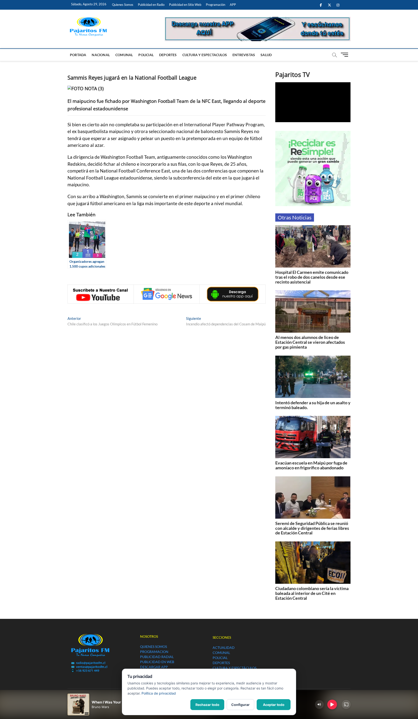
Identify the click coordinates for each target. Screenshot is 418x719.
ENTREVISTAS (243, 55)
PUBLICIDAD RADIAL (157, 657)
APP (233, 5)
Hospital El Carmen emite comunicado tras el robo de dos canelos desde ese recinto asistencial (311, 277)
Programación (215, 5)
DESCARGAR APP (154, 667)
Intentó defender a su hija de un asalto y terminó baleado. (313, 405)
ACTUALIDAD (224, 647)
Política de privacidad (159, 693)
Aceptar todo (273, 705)
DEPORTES (168, 55)
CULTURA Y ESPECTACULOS (204, 55)
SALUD (266, 55)
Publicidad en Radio (151, 5)
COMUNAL (124, 55)
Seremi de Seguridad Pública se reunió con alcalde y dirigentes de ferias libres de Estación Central (312, 528)
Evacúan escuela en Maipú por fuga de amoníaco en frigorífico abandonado (311, 465)
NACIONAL (101, 55)
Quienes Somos (122, 5)
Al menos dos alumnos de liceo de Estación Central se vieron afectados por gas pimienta (310, 342)
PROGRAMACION (154, 652)
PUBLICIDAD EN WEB (157, 662)
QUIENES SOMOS (153, 646)
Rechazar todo (207, 705)
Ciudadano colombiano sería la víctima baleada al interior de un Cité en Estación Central (312, 593)
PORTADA (78, 55)
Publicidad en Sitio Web (185, 5)
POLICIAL (146, 55)
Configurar (240, 705)
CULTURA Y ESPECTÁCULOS (234, 668)
